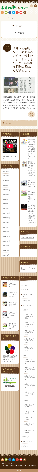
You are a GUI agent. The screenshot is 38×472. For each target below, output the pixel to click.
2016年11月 (6, 241)
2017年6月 (6, 227)
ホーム (25, 285)
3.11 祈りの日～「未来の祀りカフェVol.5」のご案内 (10, 325)
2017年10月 (6, 218)
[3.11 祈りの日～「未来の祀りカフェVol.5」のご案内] (24, 195)
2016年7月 (6, 250)
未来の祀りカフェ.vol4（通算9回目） (29, 385)
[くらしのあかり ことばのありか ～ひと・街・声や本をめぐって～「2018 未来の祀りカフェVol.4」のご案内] (24, 209)
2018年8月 (6, 194)
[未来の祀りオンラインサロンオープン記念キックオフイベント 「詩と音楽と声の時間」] (24, 166)
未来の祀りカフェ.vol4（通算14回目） (29, 340)
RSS (2, 12)
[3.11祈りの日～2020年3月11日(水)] (24, 185)
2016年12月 (6, 236)
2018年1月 (6, 208)
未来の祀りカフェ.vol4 (29, 425)
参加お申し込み (27, 441)
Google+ (17, 12)
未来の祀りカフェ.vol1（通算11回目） (29, 316)
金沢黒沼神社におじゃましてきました (13, 294)
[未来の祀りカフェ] (19, 7)
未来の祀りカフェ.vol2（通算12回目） (29, 324)
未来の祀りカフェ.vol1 (29, 406)
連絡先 (24, 12)
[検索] (31, 5)
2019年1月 (6, 185)
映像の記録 (26, 437)
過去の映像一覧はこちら (9, 157)
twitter (13, 12)
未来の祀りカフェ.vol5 (29, 431)
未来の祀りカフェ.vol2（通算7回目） (29, 369)
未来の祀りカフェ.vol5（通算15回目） (29, 348)
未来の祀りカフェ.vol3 (29, 418)
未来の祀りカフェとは (29, 295)
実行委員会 (26, 301)
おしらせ (8, 123)
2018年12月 (6, 190)
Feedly (6, 12)
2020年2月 (6, 181)
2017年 (25, 355)
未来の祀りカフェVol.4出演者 (13, 284)
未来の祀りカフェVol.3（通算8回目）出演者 (10, 314)
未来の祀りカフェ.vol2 (29, 412)
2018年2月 (6, 204)
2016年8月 (6, 246)
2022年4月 (6, 176)
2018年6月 (6, 199)
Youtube (20, 12)
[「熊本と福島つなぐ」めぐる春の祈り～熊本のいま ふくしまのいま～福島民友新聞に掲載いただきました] (19, 92)
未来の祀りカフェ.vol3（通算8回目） (29, 377)
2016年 (25, 400)
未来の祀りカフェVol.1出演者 (13, 304)
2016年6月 (6, 255)
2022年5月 (6, 171)
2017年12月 (6, 213)
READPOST (31, 114)
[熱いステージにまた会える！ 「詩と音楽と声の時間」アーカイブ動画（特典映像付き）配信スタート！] (24, 143)
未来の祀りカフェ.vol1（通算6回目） (29, 361)
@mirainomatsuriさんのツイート (28, 269)
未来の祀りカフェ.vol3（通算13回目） (29, 332)
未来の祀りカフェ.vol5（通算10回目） (29, 394)
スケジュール (27, 305)
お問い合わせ (27, 446)
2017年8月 (6, 222)
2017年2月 (6, 232)
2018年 (25, 310)
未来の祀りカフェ (6, 463)
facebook (9, 12)
